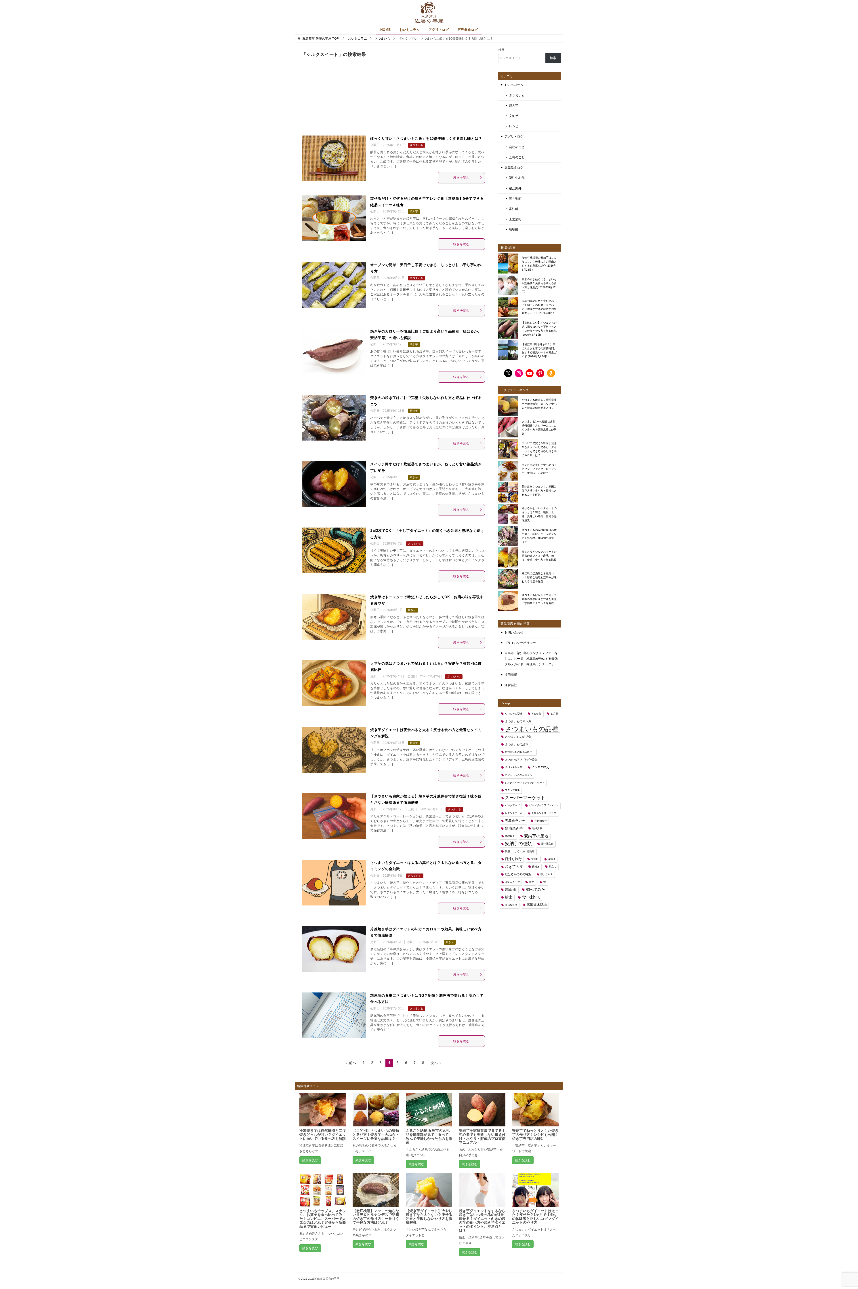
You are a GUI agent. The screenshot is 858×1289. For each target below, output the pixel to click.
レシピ (513, 126)
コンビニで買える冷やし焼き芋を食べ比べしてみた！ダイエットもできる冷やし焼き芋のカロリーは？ (539, 449)
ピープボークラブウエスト (544, 805)
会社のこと (517, 147)
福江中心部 (517, 178)
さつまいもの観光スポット (519, 752)
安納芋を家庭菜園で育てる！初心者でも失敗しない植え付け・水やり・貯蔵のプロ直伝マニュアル (482, 1136)
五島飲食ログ (468, 30)
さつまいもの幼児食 (518, 736)
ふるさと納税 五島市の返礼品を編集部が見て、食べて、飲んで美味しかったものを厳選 (429, 1136)
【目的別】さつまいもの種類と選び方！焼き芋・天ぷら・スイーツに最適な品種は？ (376, 1134)
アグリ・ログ (439, 30)
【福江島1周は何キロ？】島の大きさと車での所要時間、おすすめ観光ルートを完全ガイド (539, 350)
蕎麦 (531, 881)
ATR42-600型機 (513, 713)
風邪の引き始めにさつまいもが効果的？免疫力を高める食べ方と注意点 (539, 285)
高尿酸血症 (511, 904)
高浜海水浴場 (537, 905)
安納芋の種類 (518, 843)
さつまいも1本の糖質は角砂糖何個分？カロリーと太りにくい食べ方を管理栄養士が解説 (539, 427)
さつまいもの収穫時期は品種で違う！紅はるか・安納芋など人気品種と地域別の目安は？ (539, 536)
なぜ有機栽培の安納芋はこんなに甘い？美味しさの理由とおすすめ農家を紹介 (539, 263)
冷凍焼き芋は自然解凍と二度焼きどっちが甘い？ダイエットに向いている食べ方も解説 (322, 1134)
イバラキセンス (513, 767)
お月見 (554, 713)
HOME (385, 30)
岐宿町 (513, 229)
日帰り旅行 (513, 859)
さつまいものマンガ (518, 721)
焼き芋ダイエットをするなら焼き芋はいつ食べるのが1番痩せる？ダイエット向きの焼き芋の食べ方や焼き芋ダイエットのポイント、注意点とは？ (482, 1220)
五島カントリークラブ (544, 813)
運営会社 (511, 685)
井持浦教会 (540, 820)
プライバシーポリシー (520, 642)
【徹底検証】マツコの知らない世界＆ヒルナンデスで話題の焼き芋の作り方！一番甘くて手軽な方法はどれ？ (376, 1217)
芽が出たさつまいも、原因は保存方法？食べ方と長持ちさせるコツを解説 (539, 490)
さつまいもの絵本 (516, 744)
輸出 (509, 897)
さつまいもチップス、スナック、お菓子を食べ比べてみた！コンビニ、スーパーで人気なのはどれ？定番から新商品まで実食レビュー (322, 1218)
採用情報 (511, 674)
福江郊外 (515, 188)
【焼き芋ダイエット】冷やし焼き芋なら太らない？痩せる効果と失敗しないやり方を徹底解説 (429, 1217)
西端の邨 (511, 889)
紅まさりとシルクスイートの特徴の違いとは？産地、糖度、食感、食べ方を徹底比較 (539, 555)
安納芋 (513, 116)
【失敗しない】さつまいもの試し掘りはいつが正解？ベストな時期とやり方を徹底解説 (539, 328)
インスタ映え (540, 767)
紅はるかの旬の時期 (518, 874)
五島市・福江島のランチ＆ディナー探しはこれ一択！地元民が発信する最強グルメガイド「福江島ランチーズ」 (531, 658)
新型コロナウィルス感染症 (519, 851)
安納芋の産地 (536, 836)
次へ (434, 1063)
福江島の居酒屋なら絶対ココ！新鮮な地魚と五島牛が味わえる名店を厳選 (539, 577)
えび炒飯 (536, 713)
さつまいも (416, 145)
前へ (352, 1063)
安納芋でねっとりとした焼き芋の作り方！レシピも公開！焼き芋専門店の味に (535, 1134)
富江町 (513, 209)
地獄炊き (510, 836)
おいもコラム (410, 30)
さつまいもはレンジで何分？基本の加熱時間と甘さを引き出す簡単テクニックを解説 (539, 599)
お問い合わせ (514, 632)
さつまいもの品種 (531, 729)
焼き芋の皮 (514, 867)
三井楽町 (515, 198)
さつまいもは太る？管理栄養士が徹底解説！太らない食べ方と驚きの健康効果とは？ (539, 403)
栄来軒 (534, 859)
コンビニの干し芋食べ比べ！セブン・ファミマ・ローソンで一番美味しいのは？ (539, 469)
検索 (501, 49)
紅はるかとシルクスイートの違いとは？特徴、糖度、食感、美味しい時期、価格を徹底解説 (539, 514)
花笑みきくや (512, 881)
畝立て (552, 866)
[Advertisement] (393, 98)
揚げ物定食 (547, 843)
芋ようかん (546, 874)
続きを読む (461, 177)
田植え (536, 866)
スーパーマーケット (525, 797)
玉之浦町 (515, 219)
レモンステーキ (513, 813)
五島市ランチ (515, 821)
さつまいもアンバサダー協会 (521, 759)
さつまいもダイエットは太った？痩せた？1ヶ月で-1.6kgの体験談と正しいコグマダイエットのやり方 (535, 1217)
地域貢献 (537, 828)
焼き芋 (414, 211)
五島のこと (517, 157)
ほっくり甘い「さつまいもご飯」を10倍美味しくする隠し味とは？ (426, 138)
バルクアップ (512, 805)
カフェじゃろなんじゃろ (518, 775)
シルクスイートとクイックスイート (524, 782)
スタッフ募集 (512, 790)
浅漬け (551, 859)
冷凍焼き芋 (514, 828)
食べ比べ (531, 897)
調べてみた (535, 889)
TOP (320, 38)
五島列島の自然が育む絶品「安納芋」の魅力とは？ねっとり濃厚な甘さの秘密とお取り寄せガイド (539, 307)
